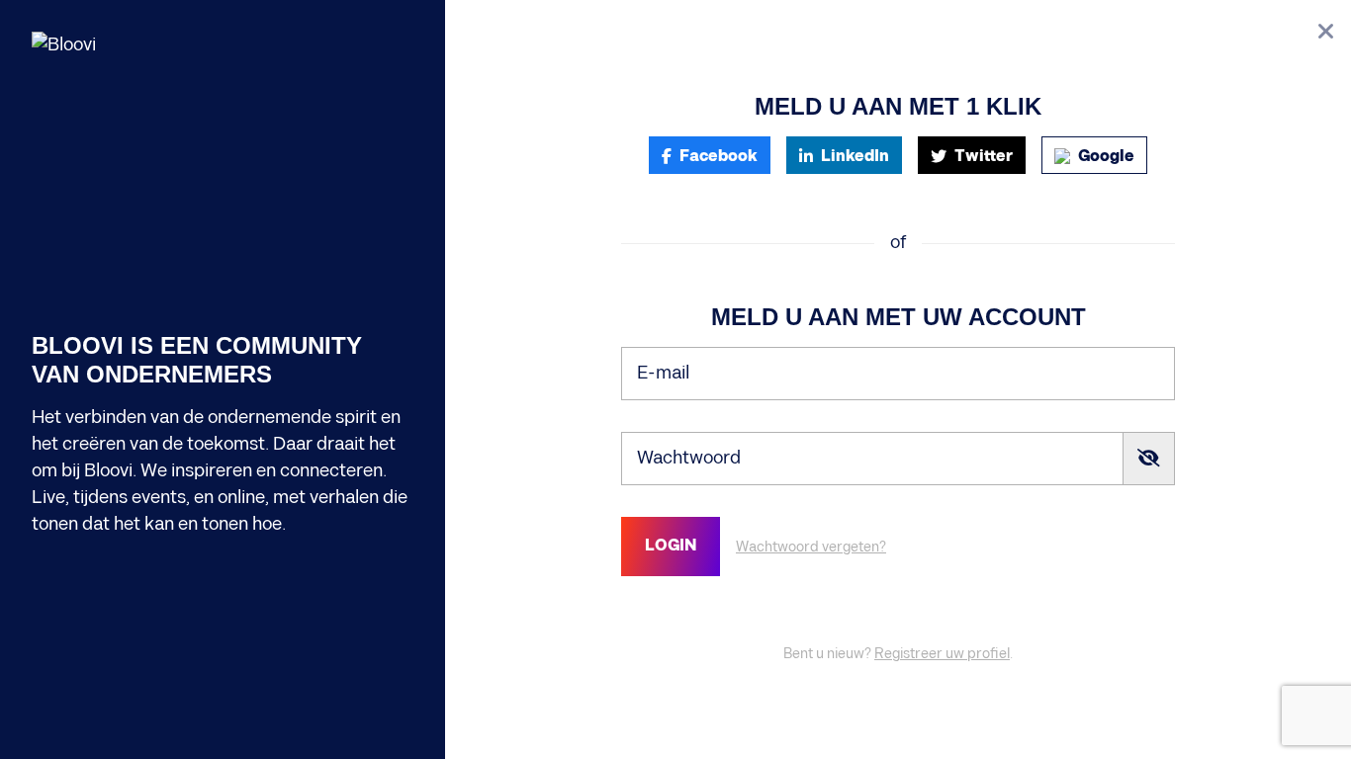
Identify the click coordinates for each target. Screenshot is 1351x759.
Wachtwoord (689, 458)
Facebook (718, 156)
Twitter (983, 156)
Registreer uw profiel (942, 653)
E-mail (663, 373)
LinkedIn (855, 156)
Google (1106, 156)
